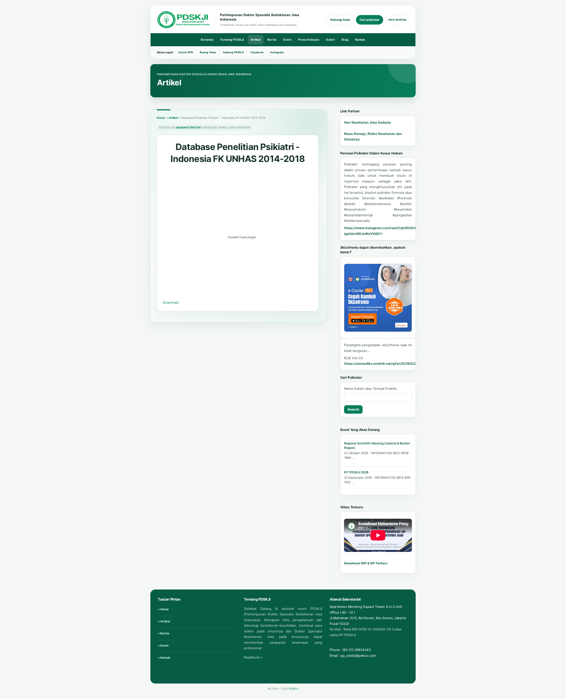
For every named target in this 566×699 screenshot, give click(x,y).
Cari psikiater (369, 19)
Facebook (257, 52)
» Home (163, 609)
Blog (345, 39)
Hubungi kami (340, 19)
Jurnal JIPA (185, 52)
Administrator (188, 127)
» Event (163, 645)
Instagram (277, 52)
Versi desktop (397, 19)
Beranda (207, 39)
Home (161, 117)
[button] (378, 298)
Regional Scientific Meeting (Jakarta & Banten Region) (377, 445)
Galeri (330, 39)
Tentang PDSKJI (230, 40)
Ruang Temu (208, 52)
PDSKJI (293, 688)
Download (170, 302)
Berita (271, 39)
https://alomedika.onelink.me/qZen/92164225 (381, 363)
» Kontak (164, 657)
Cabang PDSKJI (233, 52)
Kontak (360, 39)
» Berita (163, 633)
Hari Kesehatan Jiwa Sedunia (367, 122)
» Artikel (164, 621)
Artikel (255, 39)
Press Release (308, 39)
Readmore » (253, 657)
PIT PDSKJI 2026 (356, 472)
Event (287, 39)
